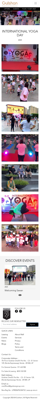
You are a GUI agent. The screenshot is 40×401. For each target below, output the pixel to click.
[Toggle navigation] (35, 3)
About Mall (19, 335)
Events (4, 338)
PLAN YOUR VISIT (29, 9)
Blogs (4, 344)
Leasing (5, 335)
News (4, 341)
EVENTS (16, 9)
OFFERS (7, 9)
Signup (32, 324)
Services (18, 338)
